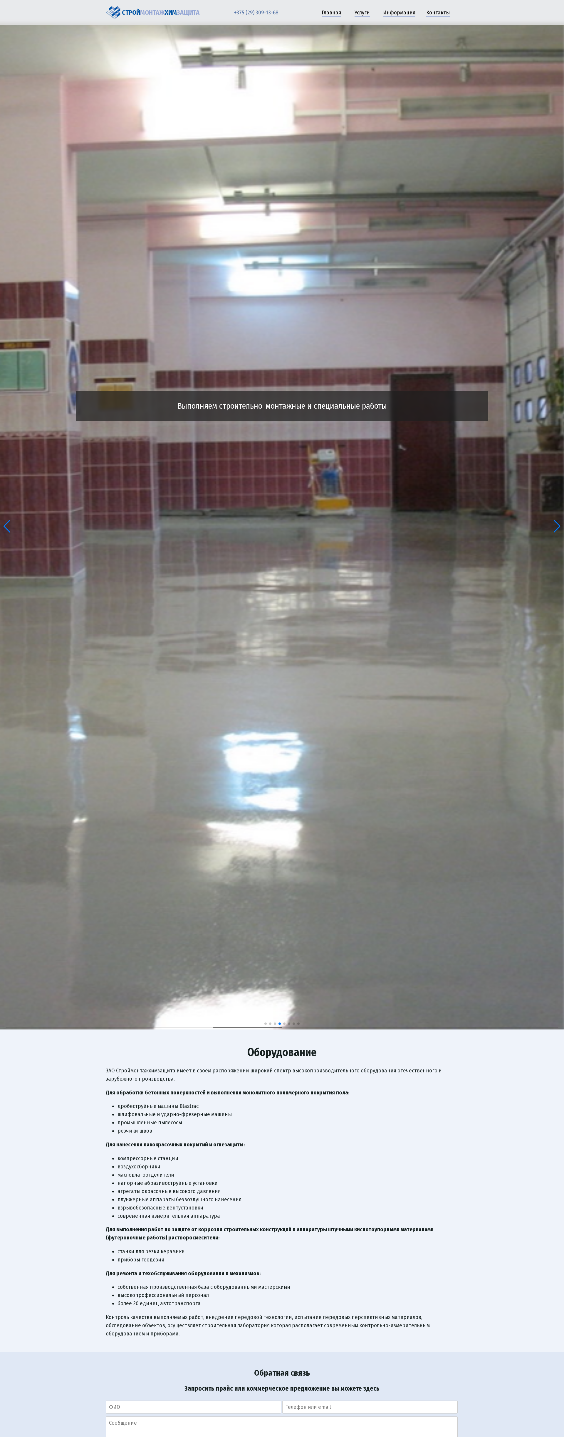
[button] (7, 526)
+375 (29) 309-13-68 (256, 12)
